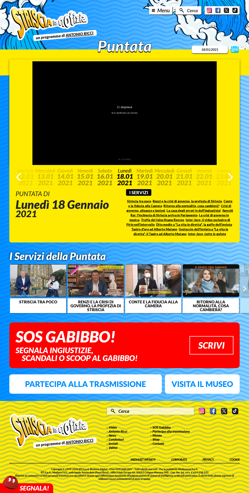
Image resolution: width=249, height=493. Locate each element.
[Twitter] (226, 10)
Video (113, 427)
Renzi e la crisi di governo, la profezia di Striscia (187, 201)
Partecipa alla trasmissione (85, 384)
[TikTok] (235, 10)
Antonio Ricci (118, 431)
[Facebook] (217, 10)
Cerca (192, 10)
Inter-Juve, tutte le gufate (207, 234)
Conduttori (116, 439)
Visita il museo (202, 384)
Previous (18, 177)
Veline (113, 448)
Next (230, 177)
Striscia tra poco (139, 201)
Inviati (113, 443)
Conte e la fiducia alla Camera (153, 304)
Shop (156, 439)
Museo (157, 435)
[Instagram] (209, 10)
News (112, 435)
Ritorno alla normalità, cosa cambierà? (191, 206)
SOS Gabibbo (162, 427)
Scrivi (211, 345)
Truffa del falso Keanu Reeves (162, 220)
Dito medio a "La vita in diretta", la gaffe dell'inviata (194, 224)
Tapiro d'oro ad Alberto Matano (154, 229)
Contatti (158, 443)
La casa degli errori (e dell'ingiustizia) (194, 210)
